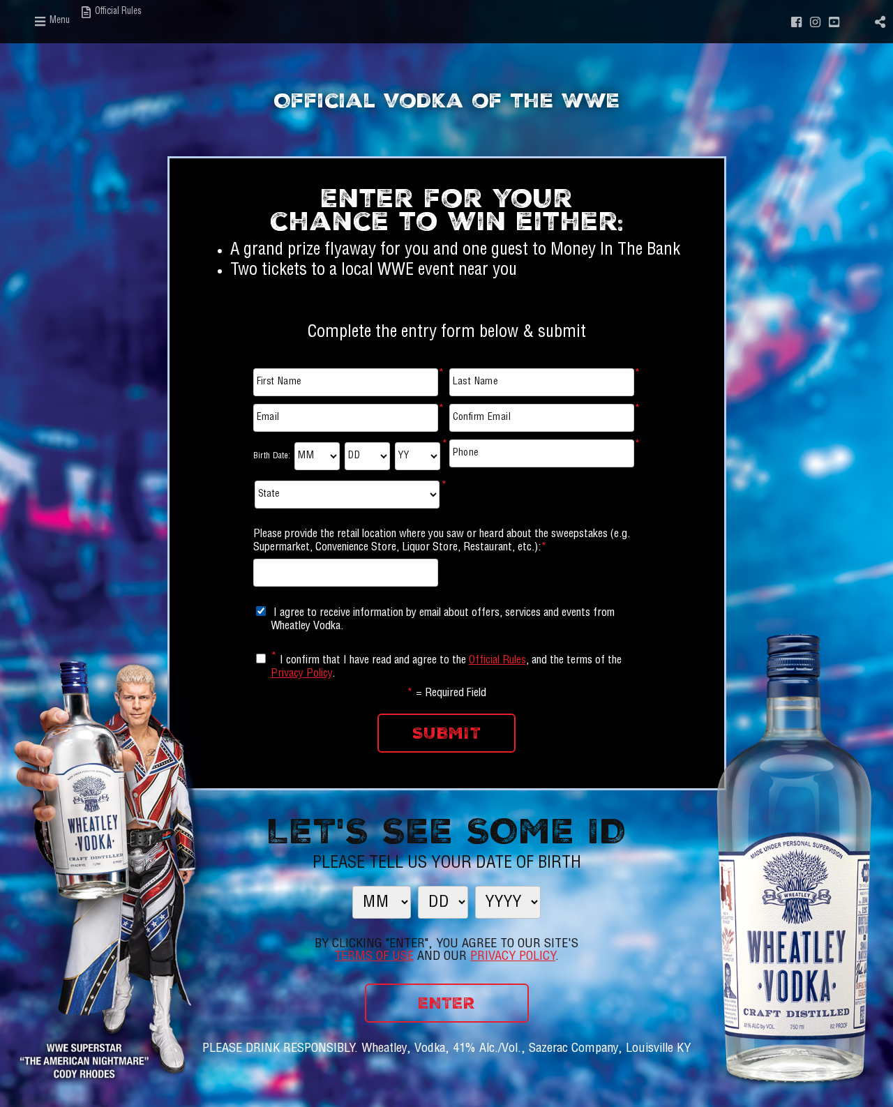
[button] (880, 21)
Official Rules (497, 661)
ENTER (446, 1003)
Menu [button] (58, 21)
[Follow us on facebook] (796, 21)
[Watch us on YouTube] (833, 21)
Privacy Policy (301, 674)
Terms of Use (374, 957)
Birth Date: (272, 456)
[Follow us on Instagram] (815, 21)
